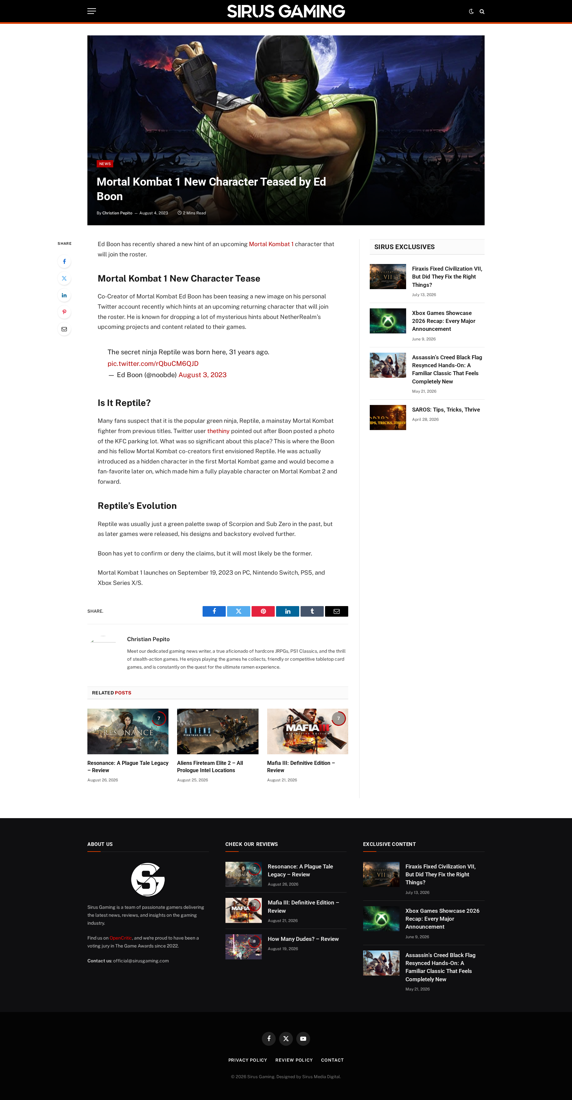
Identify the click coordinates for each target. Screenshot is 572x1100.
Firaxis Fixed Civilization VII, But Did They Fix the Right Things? (447, 276)
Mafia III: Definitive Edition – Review (301, 766)
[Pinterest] (64, 312)
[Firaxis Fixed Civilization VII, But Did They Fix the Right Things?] (388, 276)
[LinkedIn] (64, 295)
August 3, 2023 (202, 375)
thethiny (218, 430)
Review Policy (294, 1060)
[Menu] (91, 11)
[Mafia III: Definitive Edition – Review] (307, 731)
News (105, 164)
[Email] (64, 328)
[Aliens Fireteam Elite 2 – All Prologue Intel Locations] (217, 731)
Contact (332, 1060)
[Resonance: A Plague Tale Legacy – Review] (127, 731)
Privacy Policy (247, 1060)
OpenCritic (121, 938)
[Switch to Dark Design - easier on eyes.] (471, 11)
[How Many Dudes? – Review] (243, 946)
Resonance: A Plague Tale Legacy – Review (127, 766)
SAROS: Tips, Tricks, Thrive (446, 409)
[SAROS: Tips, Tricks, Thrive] (388, 417)
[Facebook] (64, 261)
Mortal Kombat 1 (271, 244)
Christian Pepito (117, 213)
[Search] (481, 11)
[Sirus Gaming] (286, 11)
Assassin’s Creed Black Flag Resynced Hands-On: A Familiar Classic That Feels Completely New (447, 369)
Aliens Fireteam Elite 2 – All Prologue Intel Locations (210, 766)
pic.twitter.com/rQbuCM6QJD (153, 364)
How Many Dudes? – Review (303, 939)
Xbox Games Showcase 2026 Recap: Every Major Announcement (443, 321)
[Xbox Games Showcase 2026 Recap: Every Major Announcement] (388, 320)
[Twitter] (64, 278)
